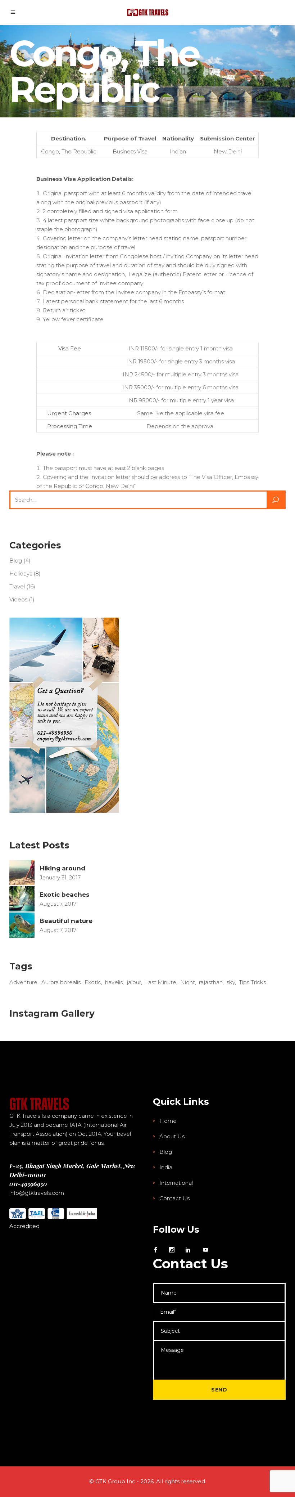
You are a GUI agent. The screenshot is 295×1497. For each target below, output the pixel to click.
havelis (114, 982)
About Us (172, 1136)
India (165, 1167)
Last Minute (160, 982)
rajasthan (211, 982)
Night (187, 982)
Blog (15, 560)
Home (168, 1120)
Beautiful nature (66, 920)
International (176, 1182)
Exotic (93, 982)
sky (231, 982)
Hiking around (62, 868)
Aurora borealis (61, 982)
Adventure (23, 982)
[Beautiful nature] (22, 925)
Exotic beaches (65, 894)
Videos (18, 599)
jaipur (134, 982)
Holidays (20, 573)
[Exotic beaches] (22, 898)
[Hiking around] (22, 872)
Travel (17, 586)
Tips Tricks (252, 982)
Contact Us (174, 1198)
